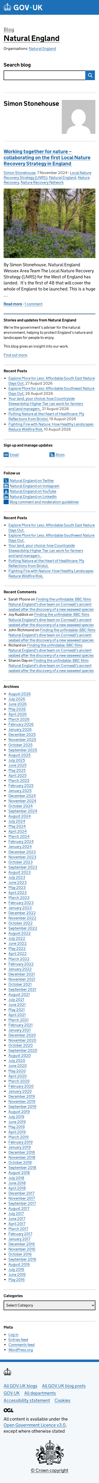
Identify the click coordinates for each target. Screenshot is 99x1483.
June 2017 (16, 1218)
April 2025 (17, 775)
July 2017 (16, 1213)
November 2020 (22, 1040)
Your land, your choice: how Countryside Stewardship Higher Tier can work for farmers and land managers (45, 403)
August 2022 (19, 933)
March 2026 (19, 719)
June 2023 (17, 882)
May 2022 (17, 948)
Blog (9, 29)
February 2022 (21, 964)
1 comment (34, 304)
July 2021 (16, 999)
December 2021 (21, 974)
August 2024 (19, 816)
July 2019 (16, 1116)
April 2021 (17, 1014)
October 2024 (20, 806)
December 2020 (22, 1035)
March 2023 (19, 897)
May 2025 (16, 770)
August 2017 (18, 1208)
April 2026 (17, 714)
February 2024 (21, 841)
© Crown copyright (49, 1470)
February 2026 (21, 724)
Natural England (32, 38)
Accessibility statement (27, 1400)
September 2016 (22, 1259)
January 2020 (20, 1091)
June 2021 (17, 1004)
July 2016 (16, 1269)
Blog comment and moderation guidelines (44, 502)
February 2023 (21, 902)
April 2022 (17, 953)
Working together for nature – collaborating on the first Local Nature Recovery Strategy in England (47, 157)
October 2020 (20, 1045)
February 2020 (21, 1086)
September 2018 (22, 1167)
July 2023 (16, 877)
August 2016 (19, 1264)
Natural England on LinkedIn (33, 496)
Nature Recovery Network (42, 182)
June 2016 (17, 1274)
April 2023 (17, 892)
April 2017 (16, 1223)
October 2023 (20, 862)
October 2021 (20, 984)
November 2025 (22, 739)
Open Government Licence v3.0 (35, 1425)
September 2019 (22, 1106)
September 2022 (22, 928)
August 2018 (19, 1172)
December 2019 (21, 1096)
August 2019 (19, 1111)
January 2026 (20, 729)
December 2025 (22, 734)
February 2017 (20, 1234)
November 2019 (21, 1101)
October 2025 (20, 745)
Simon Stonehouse (19, 172)
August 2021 (19, 994)
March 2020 (19, 1081)
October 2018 (20, 1162)
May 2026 (17, 709)
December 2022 (22, 913)
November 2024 (22, 801)
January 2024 (20, 846)
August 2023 (19, 872)
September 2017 (22, 1203)
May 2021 (16, 1009)
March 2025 (18, 780)
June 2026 (17, 704)
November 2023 (22, 857)
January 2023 (20, 907)
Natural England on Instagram (34, 486)
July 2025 (16, 760)
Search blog (17, 65)
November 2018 (21, 1157)
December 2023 (22, 852)
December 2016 (21, 1244)
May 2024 (17, 826)
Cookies (62, 1400)
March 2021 (18, 1020)
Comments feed (21, 1344)
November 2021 (21, 979)
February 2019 (20, 1142)
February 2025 (20, 785)
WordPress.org (20, 1349)
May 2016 (16, 1279)
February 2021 (20, 1025)
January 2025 (19, 790)
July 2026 (16, 699)
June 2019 (17, 1121)
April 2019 (17, 1132)
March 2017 (18, 1228)
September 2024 (22, 811)
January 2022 (20, 969)
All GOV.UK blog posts (64, 1386)
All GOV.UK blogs (20, 1386)
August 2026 (19, 694)
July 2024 (16, 821)
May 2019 (16, 1127)
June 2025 (17, 765)
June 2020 (17, 1065)
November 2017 (21, 1198)
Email (14, 454)
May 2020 (17, 1071)
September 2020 (22, 1050)
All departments (40, 1393)
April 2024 (17, 831)
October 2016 (20, 1254)
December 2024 (22, 795)
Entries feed (18, 1339)
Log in (13, 1334)
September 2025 (22, 750)
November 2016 (21, 1249)
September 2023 (22, 867)
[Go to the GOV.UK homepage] (23, 7)
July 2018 (16, 1178)
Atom (60, 454)
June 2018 (17, 1183)
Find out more (15, 355)
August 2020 (19, 1055)
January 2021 (19, 1030)
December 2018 (21, 1152)
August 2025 (19, 755)
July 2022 (16, 938)
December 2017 (21, 1193)
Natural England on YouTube (33, 491)
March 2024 (19, 836)
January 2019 (19, 1147)
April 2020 (17, 1076)
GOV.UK (12, 1393)
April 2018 (17, 1188)
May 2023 (17, 887)
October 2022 (20, 923)
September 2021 (22, 989)
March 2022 (19, 959)
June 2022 (17, 943)
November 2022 (22, 918)
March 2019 (18, 1137)
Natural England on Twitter (32, 480)
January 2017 (19, 1239)
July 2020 (16, 1060)
